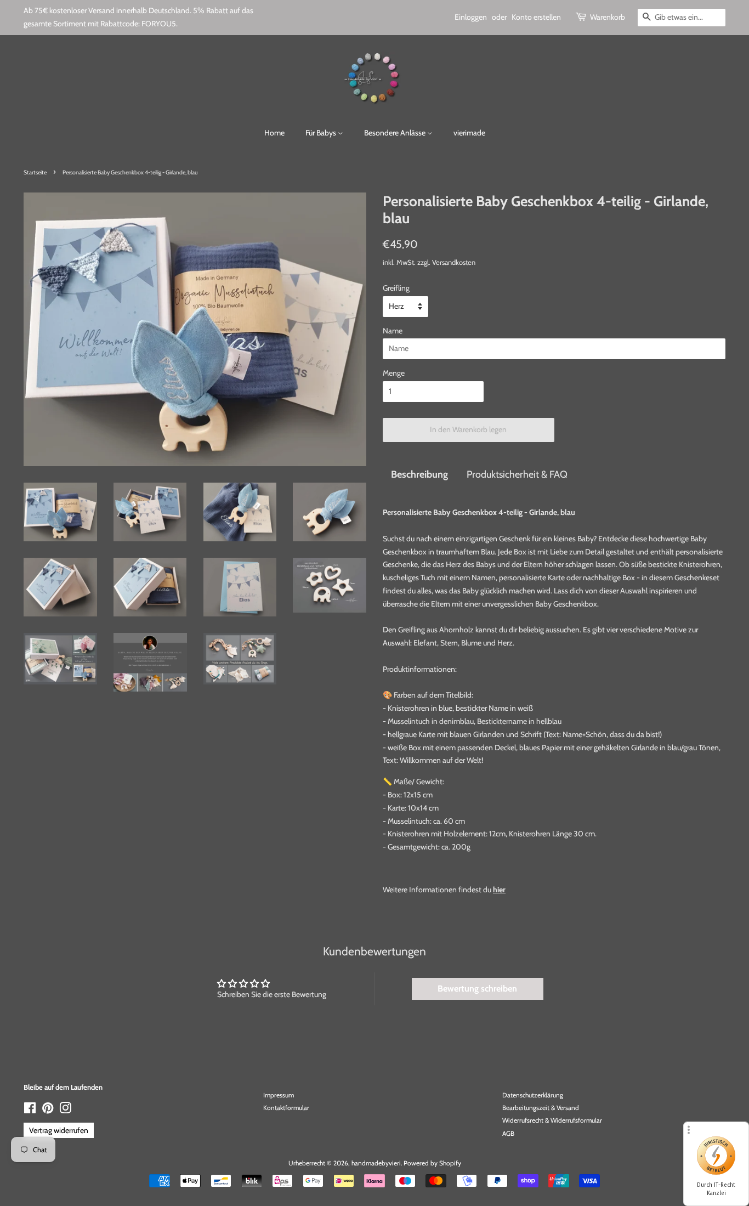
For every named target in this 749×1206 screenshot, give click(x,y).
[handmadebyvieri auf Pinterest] (48, 1110)
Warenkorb (607, 17)
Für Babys (321, 133)
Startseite (35, 172)
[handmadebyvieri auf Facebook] (30, 1110)
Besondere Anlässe (395, 133)
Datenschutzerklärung (532, 1095)
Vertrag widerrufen (58, 1130)
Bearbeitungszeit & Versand (540, 1108)
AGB (508, 1133)
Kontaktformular (286, 1108)
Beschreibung (419, 474)
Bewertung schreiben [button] (477, 988)
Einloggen (471, 17)
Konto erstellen (536, 17)
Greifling (396, 288)
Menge (394, 373)
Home (274, 133)
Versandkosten (453, 262)
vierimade (469, 133)
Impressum (278, 1095)
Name (392, 331)
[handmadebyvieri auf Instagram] (65, 1110)
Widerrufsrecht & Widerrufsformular (552, 1120)
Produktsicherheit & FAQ (517, 474)
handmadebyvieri (376, 1163)
